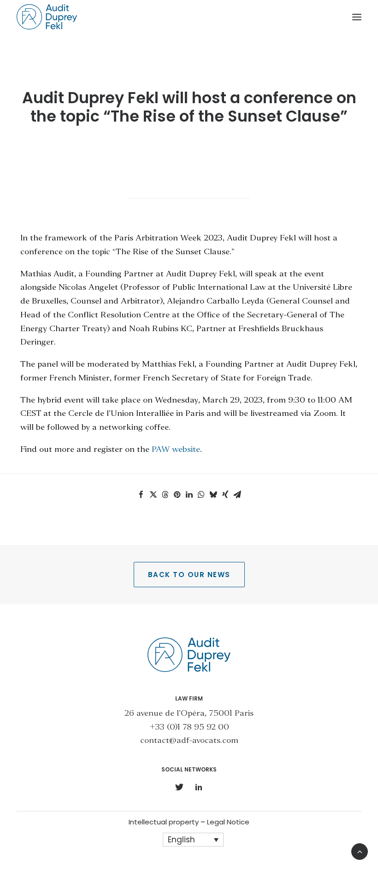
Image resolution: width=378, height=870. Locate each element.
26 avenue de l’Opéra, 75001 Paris (189, 714)
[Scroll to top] (359, 850)
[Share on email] (236, 494)
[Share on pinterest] (177, 494)
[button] (357, 17)
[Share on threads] (165, 494)
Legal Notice (228, 822)
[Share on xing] (224, 494)
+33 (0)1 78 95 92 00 (189, 727)
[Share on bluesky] (213, 494)
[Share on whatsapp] (201, 494)
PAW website (176, 450)
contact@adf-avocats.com (189, 741)
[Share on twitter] (153, 494)
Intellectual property (164, 822)
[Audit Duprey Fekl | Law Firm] (47, 16)
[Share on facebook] (141, 494)
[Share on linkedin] (189, 494)
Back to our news (189, 574)
